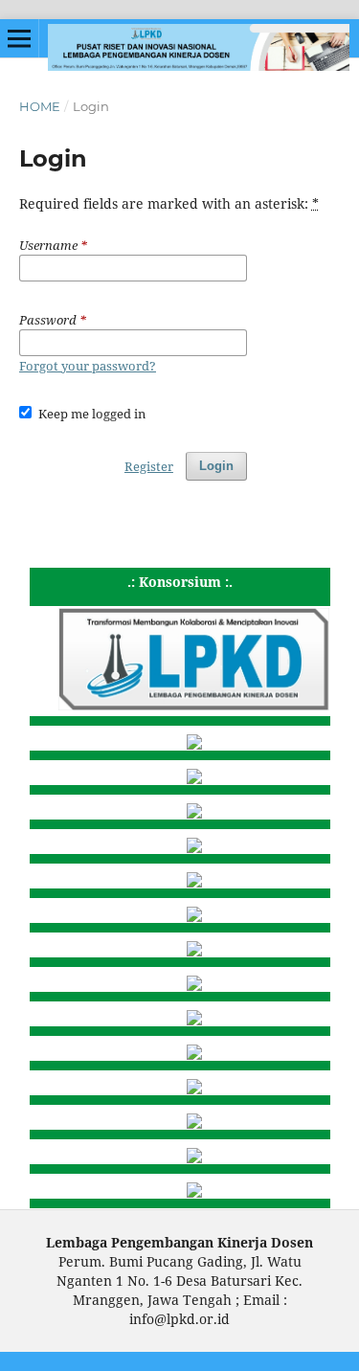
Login (216, 466)
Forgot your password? (87, 365)
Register (148, 466)
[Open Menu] (19, 38)
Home (39, 106)
